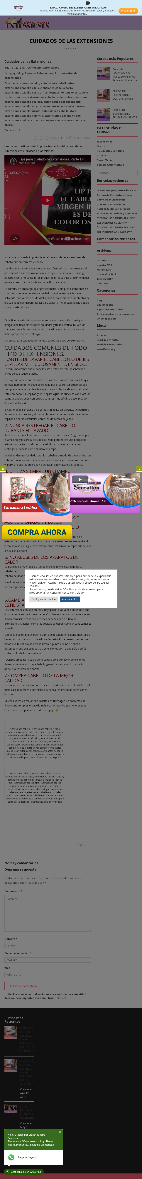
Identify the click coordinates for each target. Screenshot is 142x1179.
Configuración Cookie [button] (44, 599)
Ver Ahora (128, 11)
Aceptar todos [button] (70, 599)
